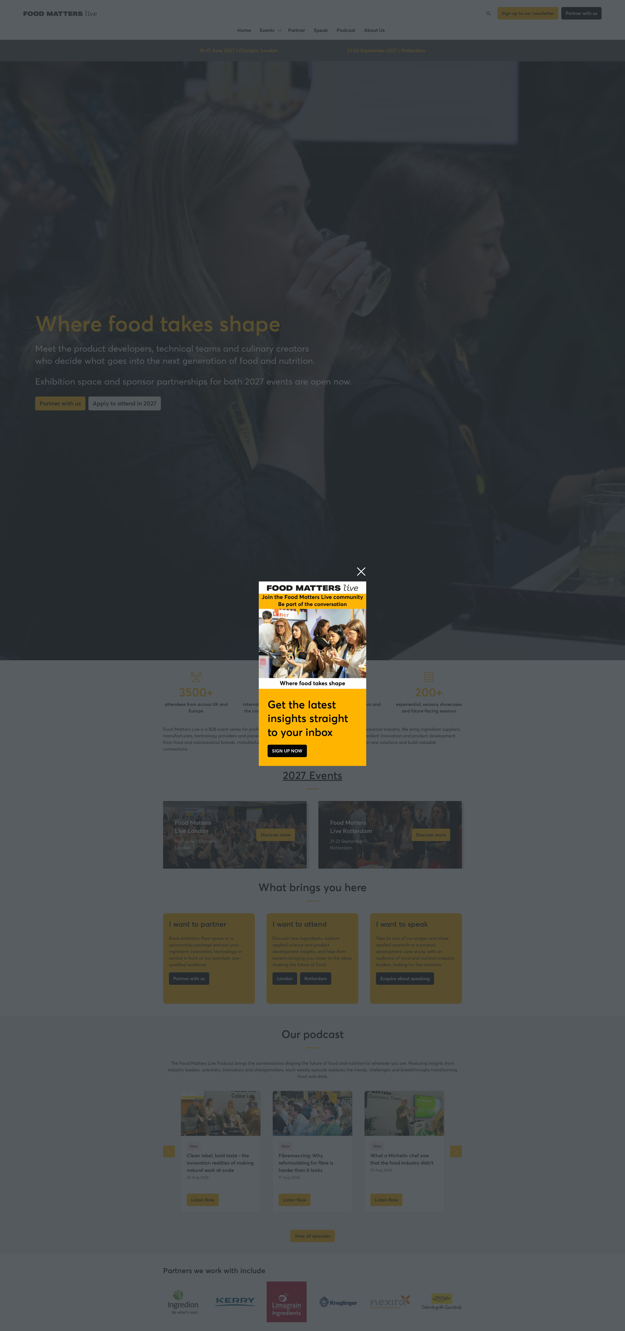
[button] (361, 572)
